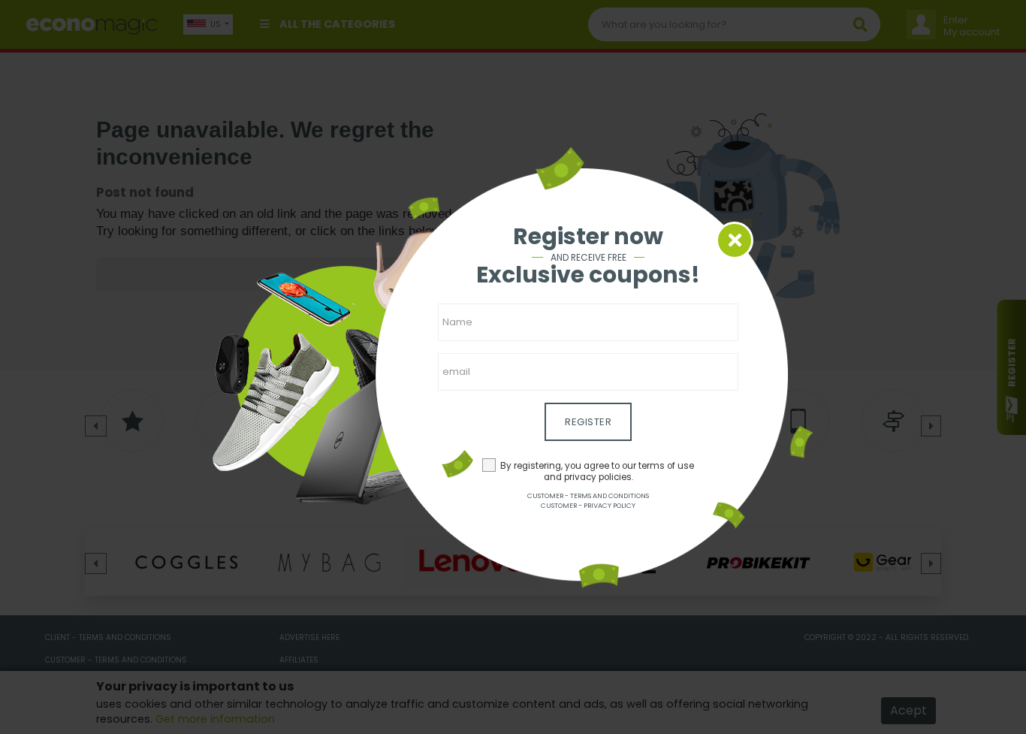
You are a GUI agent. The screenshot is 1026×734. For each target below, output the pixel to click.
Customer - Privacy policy (588, 505)
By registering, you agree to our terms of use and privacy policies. (597, 471)
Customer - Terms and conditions (588, 495)
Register (588, 422)
